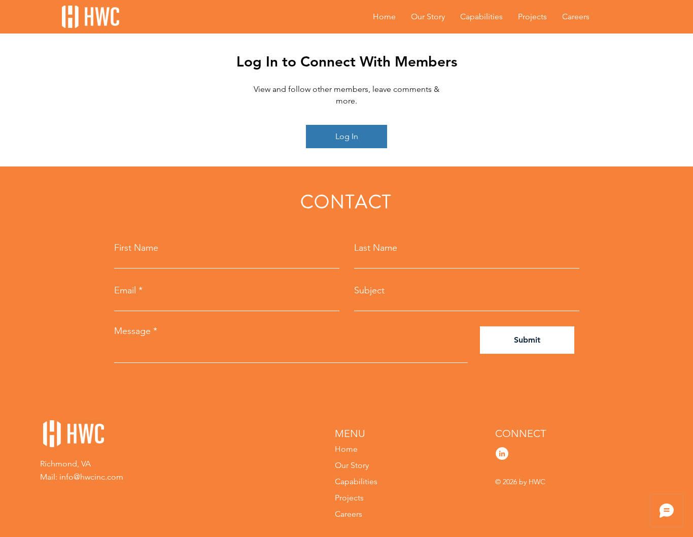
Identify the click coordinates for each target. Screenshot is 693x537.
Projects (349, 497)
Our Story (352, 465)
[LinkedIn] (502, 453)
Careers (348, 514)
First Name (136, 247)
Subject (369, 290)
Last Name (375, 247)
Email (125, 290)
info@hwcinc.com (91, 477)
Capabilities (356, 481)
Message (132, 330)
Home (346, 449)
